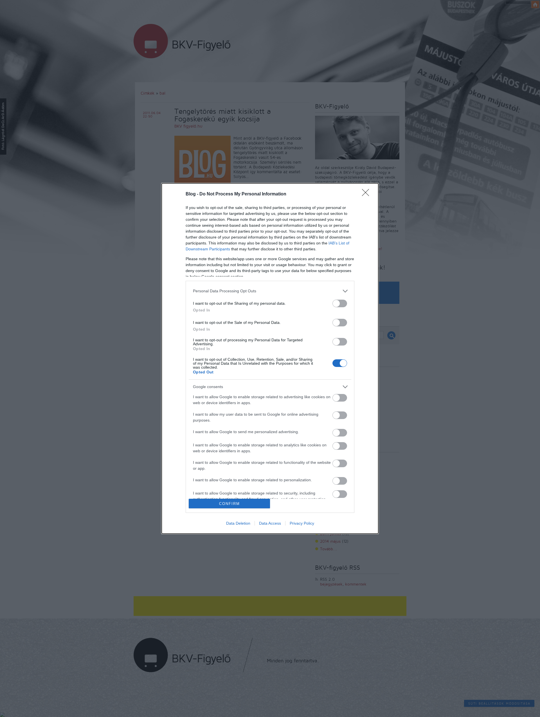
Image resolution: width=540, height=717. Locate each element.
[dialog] (270, 358)
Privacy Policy (302, 523)
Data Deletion (238, 523)
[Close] (367, 194)
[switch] (339, 303)
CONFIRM (229, 504)
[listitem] (270, 291)
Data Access (270, 523)
